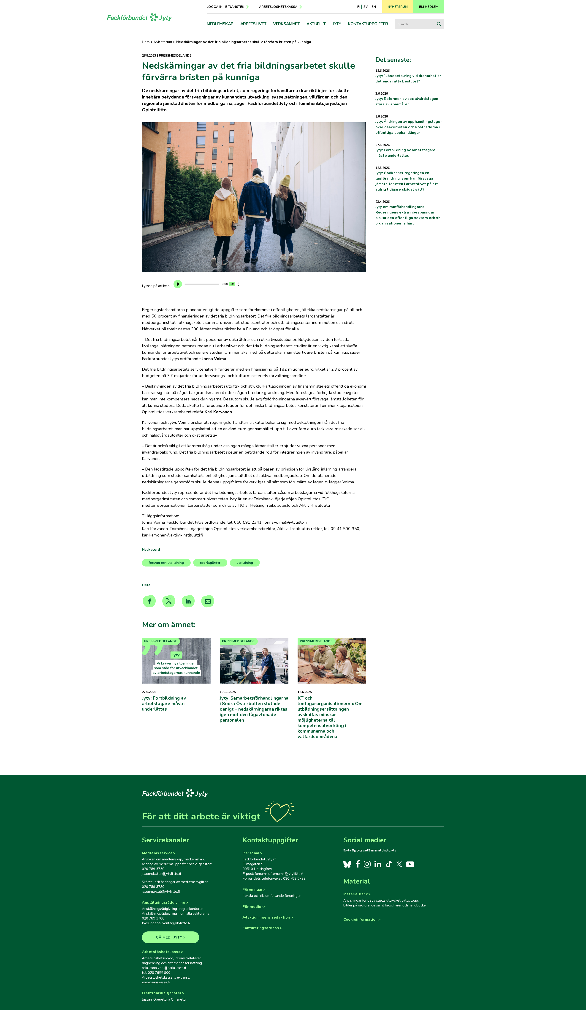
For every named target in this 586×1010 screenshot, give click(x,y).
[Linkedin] (188, 601)
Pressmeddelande (175, 55)
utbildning (245, 563)
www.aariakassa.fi (156, 982)
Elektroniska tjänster (162, 993)
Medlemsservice (157, 853)
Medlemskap (220, 24)
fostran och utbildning (166, 563)
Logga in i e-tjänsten (225, 7)
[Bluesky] (347, 864)
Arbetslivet (253, 24)
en (374, 7)
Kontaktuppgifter (368, 24)
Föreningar (253, 889)
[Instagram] (367, 864)
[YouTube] (410, 864)
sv (366, 7)
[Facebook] (358, 864)
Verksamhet (286, 24)
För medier (253, 906)
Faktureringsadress (261, 928)
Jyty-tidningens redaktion (266, 917)
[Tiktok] (389, 864)
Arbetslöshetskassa (278, 7)
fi (358, 7)
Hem (146, 42)
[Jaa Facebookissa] (149, 601)
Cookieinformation (360, 919)
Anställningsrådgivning (163, 902)
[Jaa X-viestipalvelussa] (169, 601)
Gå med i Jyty (169, 937)
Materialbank (355, 894)
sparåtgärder (210, 563)
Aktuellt (316, 24)
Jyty (336, 24)
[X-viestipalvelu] (399, 864)
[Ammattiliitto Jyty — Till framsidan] (139, 17)
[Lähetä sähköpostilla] (208, 601)
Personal (251, 853)
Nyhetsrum (163, 42)
